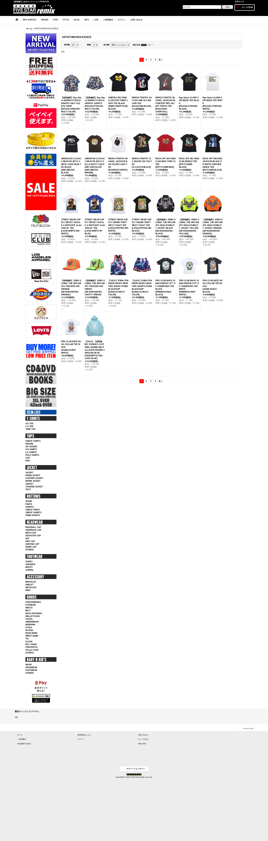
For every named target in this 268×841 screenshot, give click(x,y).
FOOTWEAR (31, 670)
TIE (27, 638)
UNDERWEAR (31, 622)
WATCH (28, 608)
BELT (28, 610)
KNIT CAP (30, 541)
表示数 (67, 45)
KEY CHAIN (30, 644)
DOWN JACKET (32, 475)
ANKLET (29, 584)
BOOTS (29, 567)
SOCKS (29, 619)
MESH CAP (30, 533)
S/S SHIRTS (31, 449)
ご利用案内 (21, 739)
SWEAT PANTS (32, 510)
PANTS (28, 504)
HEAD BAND (31, 633)
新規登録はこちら (84, 735)
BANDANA (30, 624)
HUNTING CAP (32, 544)
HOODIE (29, 444)
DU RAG (29, 630)
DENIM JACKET (32, 481)
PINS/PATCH (31, 647)
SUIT (27, 458)
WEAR (28, 664)
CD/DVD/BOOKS (33, 602)
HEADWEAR (31, 667)
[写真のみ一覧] (144, 45)
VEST (28, 489)
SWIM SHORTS (32, 515)
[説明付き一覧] (151, 45)
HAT (27, 538)
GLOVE (29, 641)
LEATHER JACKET (34, 478)
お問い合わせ (143, 735)
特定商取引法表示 (24, 744)
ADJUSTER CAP (33, 535)
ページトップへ (248, 728)
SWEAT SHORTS (33, 512)
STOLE (28, 627)
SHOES (29, 561)
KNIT (27, 461)
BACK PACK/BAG (33, 613)
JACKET (29, 472)
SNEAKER (30, 564)
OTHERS (29, 549)
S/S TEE (29, 423)
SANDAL (29, 570)
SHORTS (29, 507)
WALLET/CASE (32, 616)
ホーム (19, 735)
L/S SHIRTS (31, 452)
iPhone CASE (31, 650)
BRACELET (30, 582)
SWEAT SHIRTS (33, 441)
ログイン (81, 739)
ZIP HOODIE (31, 446)
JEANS (28, 501)
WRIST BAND (31, 636)
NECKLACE (30, 587)
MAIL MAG (142, 744)
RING (27, 590)
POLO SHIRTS (32, 455)
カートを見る (143, 739)
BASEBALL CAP (33, 527)
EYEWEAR (30, 605)
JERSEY (29, 484)
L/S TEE (29, 426)
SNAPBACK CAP (33, 530)
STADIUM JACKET (34, 487)
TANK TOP (30, 429)
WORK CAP (30, 547)
